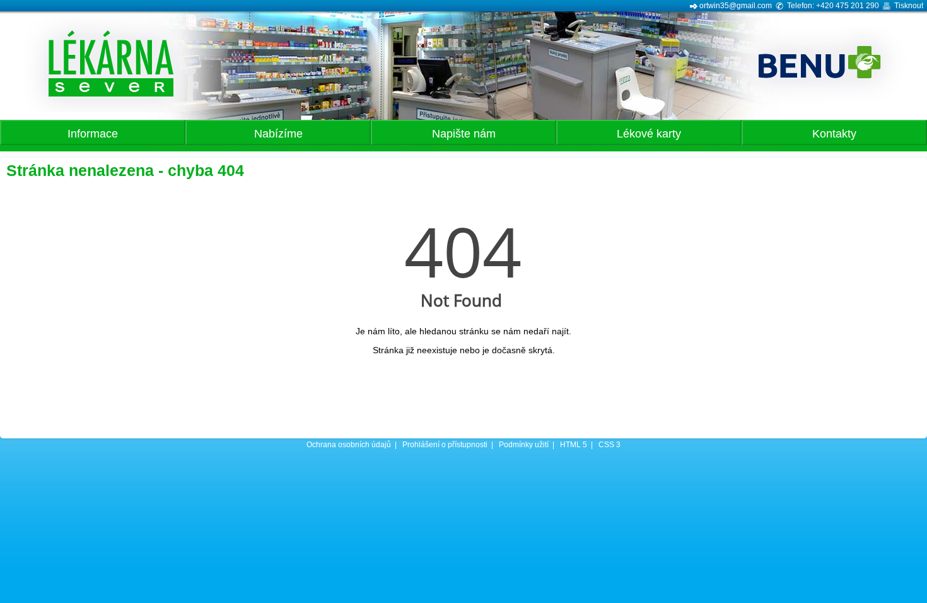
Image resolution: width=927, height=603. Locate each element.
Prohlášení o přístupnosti (444, 444)
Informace (92, 133)
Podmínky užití (524, 444)
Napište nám (464, 133)
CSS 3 (609, 444)
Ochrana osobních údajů (348, 444)
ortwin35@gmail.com (735, 5)
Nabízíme (278, 133)
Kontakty (834, 133)
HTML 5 (573, 444)
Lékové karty (649, 133)
